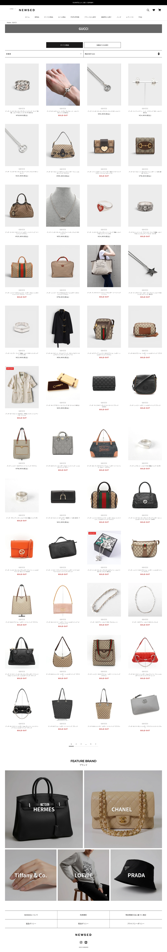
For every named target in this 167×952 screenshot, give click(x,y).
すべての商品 (48, 17)
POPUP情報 (75, 17)
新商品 (37, 17)
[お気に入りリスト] (153, 10)
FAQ (140, 17)
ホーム (27, 17)
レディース (130, 17)
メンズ (119, 17)
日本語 (11, 9)
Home (9, 22)
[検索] (148, 10)
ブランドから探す (90, 17)
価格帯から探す (106, 17)
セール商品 (62, 17)
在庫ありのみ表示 (102, 45)
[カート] (159, 10)
